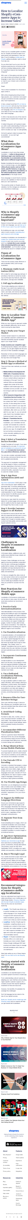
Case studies (6, 1190)
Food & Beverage (18, 1204)
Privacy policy (6, 1171)
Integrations (19, 1171)
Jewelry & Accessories (19, 1194)
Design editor (19, 1154)
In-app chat (19, 1168)
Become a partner (5, 1197)
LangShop (7, 922)
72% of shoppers (18, 109)
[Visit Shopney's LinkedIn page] (17, 1217)
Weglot (6, 937)
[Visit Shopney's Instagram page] (14, 1217)
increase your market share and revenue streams (14, 239)
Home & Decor (20, 1191)
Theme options (20, 1157)
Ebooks (5, 1184)
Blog (4, 1181)
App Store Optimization (8, 482)
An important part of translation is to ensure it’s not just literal (13, 448)
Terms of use (6, 1168)
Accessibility (6, 1165)
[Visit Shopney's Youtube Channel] (21, 1217)
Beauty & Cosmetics (19, 1187)
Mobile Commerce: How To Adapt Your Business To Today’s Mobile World (12, 1067)
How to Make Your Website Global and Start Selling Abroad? (12, 1121)
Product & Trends (13, 24)
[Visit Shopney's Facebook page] (6, 1217)
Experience (19, 1160)
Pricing (5, 1157)
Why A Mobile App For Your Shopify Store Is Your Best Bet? (13, 1038)
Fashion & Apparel (18, 1182)
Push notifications (19, 1164)
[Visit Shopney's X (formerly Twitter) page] (10, 1217)
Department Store (19, 1199)
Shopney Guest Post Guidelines (10, 1094)
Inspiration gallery (7, 1187)
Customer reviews (5, 1161)
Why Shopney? (7, 1154)
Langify (6, 909)
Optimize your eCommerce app (10, 841)
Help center (6, 1193)
